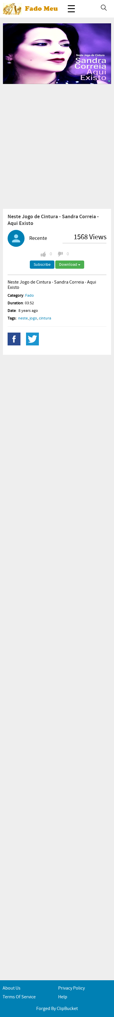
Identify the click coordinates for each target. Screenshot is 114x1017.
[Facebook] (14, 339)
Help (62, 997)
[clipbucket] (32, 9)
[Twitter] (32, 339)
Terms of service (19, 997)
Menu (71, 9)
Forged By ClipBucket (57, 1009)
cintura (45, 318)
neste (23, 318)
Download (68, 264)
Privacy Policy (71, 988)
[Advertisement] (57, 146)
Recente (38, 238)
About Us (11, 988)
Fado (29, 295)
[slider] (51, 77)
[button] (20, 78)
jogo (33, 318)
